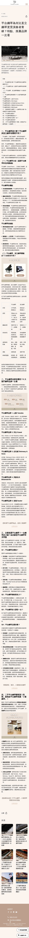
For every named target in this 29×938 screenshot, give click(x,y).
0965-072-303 (13, 917)
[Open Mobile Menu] (26, 4)
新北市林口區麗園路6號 (15, 921)
